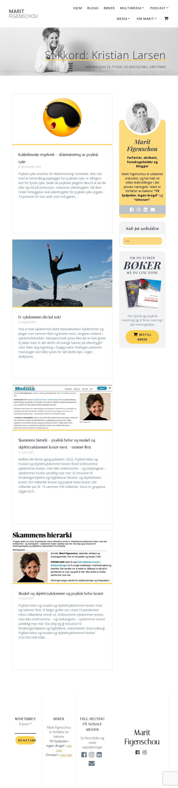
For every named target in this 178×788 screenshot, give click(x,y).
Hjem (77, 8)
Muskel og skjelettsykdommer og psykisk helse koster (60, 593)
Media (122, 19)
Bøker (109, 8)
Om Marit (145, 19)
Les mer (66, 755)
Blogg (93, 8)
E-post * (25, 724)
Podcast (158, 8)
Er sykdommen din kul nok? (39, 317)
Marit (23, 14)
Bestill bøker (144, 337)
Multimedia (130, 8)
